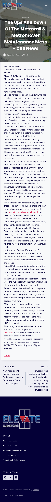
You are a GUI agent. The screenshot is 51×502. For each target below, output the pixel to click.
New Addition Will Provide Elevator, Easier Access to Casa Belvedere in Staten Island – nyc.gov (13, 375)
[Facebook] (5, 477)
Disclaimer (19, 495)
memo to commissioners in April (23, 212)
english (25, 17)
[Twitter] (10, 477)
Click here (8, 332)
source (7, 355)
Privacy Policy (8, 495)
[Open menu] (45, 6)
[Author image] (4, 54)
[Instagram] (16, 477)
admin (11, 55)
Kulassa (36, 490)
